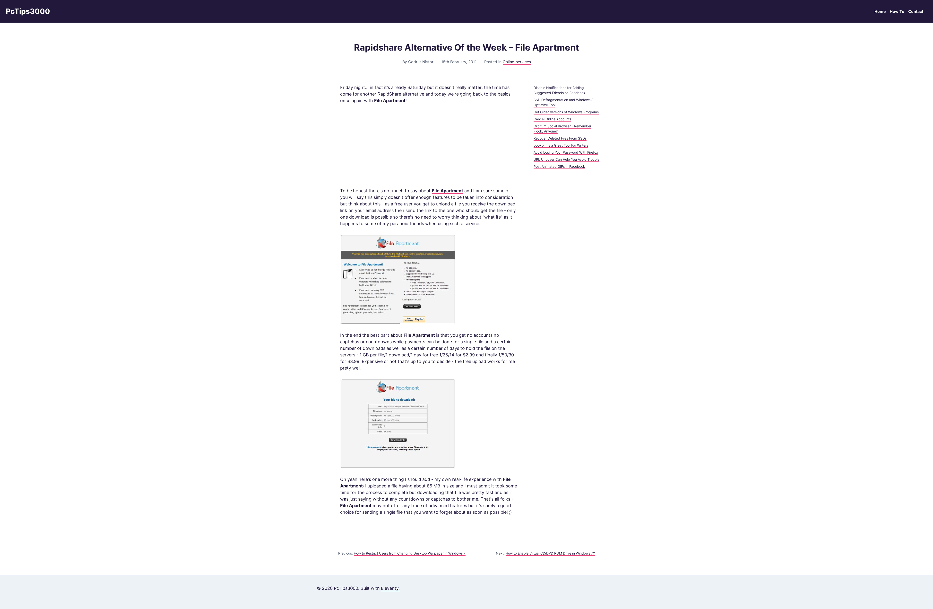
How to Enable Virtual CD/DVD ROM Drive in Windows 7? (550, 553)
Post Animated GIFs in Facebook (559, 166)
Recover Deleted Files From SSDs (560, 138)
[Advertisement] (429, 146)
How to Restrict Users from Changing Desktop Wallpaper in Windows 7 (410, 553)
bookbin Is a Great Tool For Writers (561, 145)
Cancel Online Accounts (552, 119)
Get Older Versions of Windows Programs (566, 112)
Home (880, 11)
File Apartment (447, 190)
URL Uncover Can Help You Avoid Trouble (566, 159)
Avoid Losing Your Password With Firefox (566, 152)
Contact (915, 11)
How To (897, 11)
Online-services (517, 61)
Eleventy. (390, 588)
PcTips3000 (28, 11)
